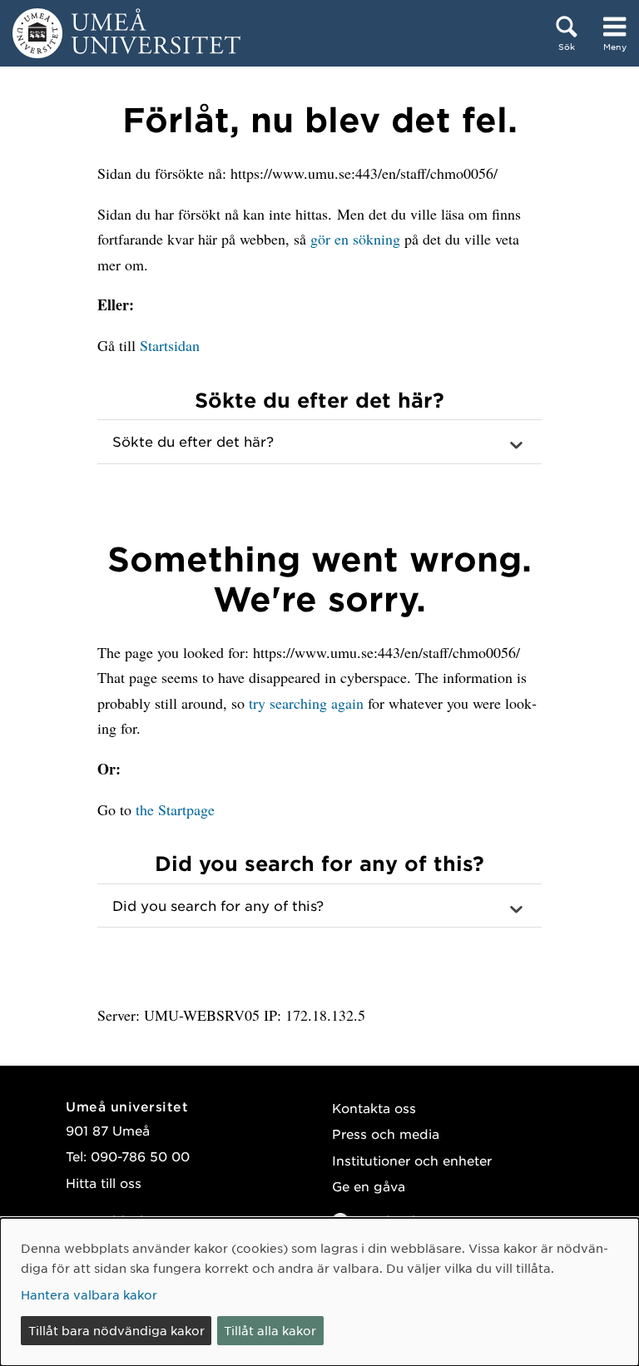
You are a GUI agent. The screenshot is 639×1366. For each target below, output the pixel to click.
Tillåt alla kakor (270, 1330)
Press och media (385, 1133)
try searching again (306, 703)
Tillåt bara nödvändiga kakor (116, 1330)
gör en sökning (355, 239)
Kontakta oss (374, 1108)
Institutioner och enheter (412, 1160)
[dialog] (319, 1292)
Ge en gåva (368, 1186)
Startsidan (170, 345)
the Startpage (175, 809)
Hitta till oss (103, 1182)
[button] (319, 441)
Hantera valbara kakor (89, 1294)
